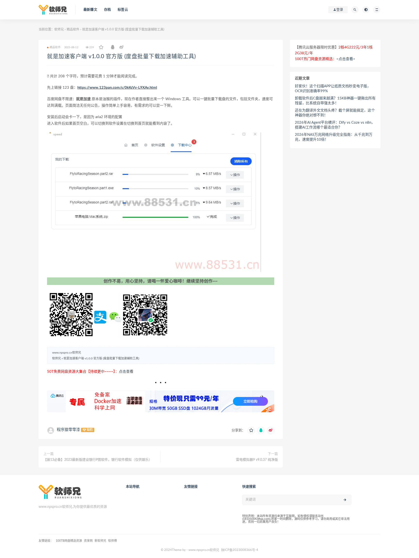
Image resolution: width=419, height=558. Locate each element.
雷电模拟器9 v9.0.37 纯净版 (257, 459)
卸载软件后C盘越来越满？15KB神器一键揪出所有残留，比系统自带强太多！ (335, 101)
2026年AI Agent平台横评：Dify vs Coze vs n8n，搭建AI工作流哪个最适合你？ (335, 125)
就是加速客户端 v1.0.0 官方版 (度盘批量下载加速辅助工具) (121, 56)
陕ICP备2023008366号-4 (239, 550)
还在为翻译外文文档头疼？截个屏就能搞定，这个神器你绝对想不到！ (335, 113)
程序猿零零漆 (68, 430)
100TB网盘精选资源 (69, 540)
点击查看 (126, 371)
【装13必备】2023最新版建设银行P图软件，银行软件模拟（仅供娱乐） (97, 459)
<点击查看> (345, 59)
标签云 (123, 9)
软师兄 (59, 29)
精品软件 (73, 29)
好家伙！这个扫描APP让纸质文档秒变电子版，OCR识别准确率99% (333, 88)
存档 (107, 9)
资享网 (88, 540)
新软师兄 (100, 540)
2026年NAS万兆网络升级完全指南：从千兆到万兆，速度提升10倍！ (333, 137)
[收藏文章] (101, 47)
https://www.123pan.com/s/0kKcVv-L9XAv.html (117, 87)
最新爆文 (90, 9)
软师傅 (112, 540)
